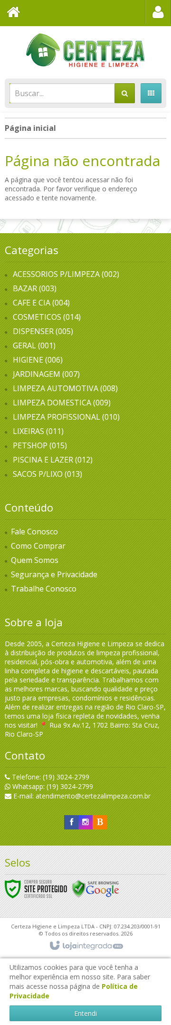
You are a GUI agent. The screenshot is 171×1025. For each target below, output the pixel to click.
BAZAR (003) (35, 288)
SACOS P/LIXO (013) (47, 474)
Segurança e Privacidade (54, 574)
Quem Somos (34, 560)
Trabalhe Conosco (43, 588)
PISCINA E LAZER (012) (53, 459)
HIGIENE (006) (38, 360)
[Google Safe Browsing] (95, 888)
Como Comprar (38, 546)
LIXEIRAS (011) (38, 431)
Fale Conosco (34, 531)
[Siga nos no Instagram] (85, 822)
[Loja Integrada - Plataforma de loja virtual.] (85, 946)
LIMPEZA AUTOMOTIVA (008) (65, 388)
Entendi (85, 1013)
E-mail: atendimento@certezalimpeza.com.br (81, 795)
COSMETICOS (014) (47, 317)
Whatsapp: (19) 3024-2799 (51, 786)
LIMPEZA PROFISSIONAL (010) (66, 417)
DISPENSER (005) (43, 331)
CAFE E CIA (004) (41, 302)
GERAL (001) (34, 345)
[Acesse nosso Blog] (100, 822)
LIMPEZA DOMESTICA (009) (62, 402)
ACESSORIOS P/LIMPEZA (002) (66, 274)
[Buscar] (124, 93)
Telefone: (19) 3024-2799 (49, 776)
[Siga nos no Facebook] (71, 822)
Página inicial (30, 128)
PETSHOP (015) (40, 445)
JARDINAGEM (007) (46, 374)
